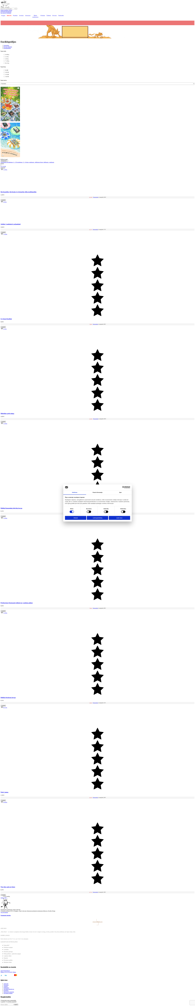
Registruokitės (95, 197)
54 (4, 166)
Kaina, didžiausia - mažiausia (47, 162)
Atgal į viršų (4, 897)
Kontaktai (6, 990)
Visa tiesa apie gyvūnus (8, 887)
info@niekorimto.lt (5, 970)
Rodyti (2, 163)
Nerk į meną (4, 792)
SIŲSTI (16, 1004)
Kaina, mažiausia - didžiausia (33, 162)
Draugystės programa (9, 992)
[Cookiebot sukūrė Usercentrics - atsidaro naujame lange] (123, 487)
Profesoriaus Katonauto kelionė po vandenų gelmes (17, 603)
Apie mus (6, 983)
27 (2, 166)
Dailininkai (6, 987)
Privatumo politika (8, 960)
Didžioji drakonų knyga (8, 697)
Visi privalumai (4, 912)
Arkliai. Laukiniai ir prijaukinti (10, 224)
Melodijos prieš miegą (7, 413)
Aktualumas (4, 160)
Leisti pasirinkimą (97, 518)
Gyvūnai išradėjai (6, 319)
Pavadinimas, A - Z (11, 162)
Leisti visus (119, 518)
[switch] (89, 512)
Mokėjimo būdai (8, 962)
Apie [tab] (120, 492)
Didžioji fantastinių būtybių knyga (11, 508)
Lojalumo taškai (7, 956)
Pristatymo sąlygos (8, 947)
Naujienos (6, 985)
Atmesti (76, 518)
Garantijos (6, 949)
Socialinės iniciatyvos (9, 989)
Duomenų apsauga (8, 951)
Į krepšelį (3, 200)
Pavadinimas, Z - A (21, 162)
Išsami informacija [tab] (97, 492)
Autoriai (6, 986)
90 (5, 166)
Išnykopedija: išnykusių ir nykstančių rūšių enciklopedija (18, 192)
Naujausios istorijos (6, 915)
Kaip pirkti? (6, 945)
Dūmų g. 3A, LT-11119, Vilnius (8, 972)
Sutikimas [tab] (74, 492)
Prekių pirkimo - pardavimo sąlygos (12, 953)
